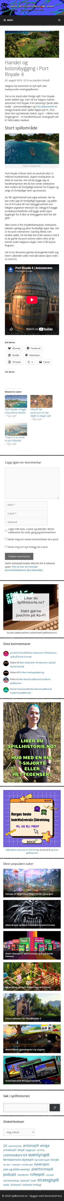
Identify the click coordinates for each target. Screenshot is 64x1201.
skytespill (24, 1180)
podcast (9, 1174)
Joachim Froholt (41, 80)
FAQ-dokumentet (45, 106)
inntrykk (54, 1159)
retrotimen (23, 1174)
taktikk (6, 1185)
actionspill (31, 1145)
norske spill (27, 1164)
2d (5, 1145)
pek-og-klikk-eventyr (16, 1169)
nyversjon (41, 1164)
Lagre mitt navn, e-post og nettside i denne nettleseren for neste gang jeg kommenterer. (32, 530)
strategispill (48, 1180)
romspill (50, 1174)
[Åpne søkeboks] (59, 20)
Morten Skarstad (18, 689)
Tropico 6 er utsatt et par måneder (15, 439)
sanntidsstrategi (11, 1180)
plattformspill (42, 1169)
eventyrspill (38, 1154)
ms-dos (7, 1164)
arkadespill (9, 1149)
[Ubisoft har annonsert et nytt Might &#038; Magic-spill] (41, 401)
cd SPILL (41, 1150)
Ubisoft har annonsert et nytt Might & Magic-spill (40, 412)
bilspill (21, 1149)
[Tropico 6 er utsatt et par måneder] (16, 429)
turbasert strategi (32, 1184)
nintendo (16, 1164)
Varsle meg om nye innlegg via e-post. (28, 546)
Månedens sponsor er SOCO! (20, 849)
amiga (44, 1145)
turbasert (16, 1184)
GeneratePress (53, 1195)
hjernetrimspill (41, 1159)
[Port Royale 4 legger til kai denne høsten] (16, 401)
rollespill (37, 1174)
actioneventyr (15, 1146)
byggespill (31, 1150)
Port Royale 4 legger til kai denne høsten (16, 411)
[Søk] (55, 1107)
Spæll (33, 1180)
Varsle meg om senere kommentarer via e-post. (33, 539)
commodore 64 (15, 1155)
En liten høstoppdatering (31, 672)
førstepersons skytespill (18, 1159)
